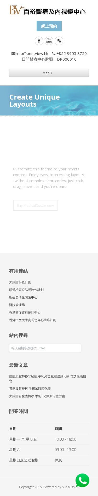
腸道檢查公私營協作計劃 (26, 289)
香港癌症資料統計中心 (25, 312)
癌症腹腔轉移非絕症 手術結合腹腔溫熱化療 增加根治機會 (47, 378)
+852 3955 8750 (71, 53)
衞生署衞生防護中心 (23, 297)
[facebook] (39, 41)
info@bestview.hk (32, 53)
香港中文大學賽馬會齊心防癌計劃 (32, 320)
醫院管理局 (17, 305)
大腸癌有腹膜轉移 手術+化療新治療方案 (37, 396)
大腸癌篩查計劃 (20, 282)
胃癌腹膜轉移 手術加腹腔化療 (30, 388)
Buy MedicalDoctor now (35, 205)
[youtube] (49, 41)
